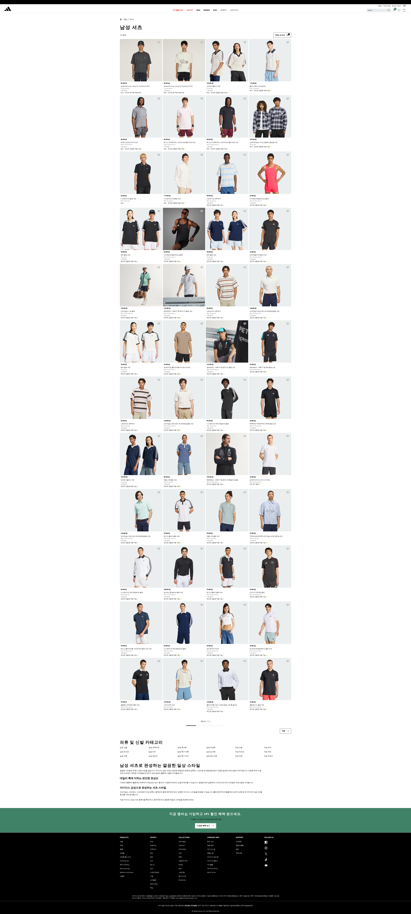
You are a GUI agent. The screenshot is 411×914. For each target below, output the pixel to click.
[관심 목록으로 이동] (399, 10)
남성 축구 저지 (183, 756)
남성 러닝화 (210, 747)
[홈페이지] (7, 9)
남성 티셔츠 (124, 752)
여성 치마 (267, 752)
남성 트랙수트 (154, 747)
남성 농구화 (210, 752)
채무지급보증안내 (247, 905)
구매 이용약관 (179, 905)
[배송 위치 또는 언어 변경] (404, 6)
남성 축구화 (182, 747)
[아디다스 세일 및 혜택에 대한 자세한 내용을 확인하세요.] (205, 2)
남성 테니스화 (211, 756)
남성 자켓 (123, 756)
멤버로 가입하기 (396, 6)
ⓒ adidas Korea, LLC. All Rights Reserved (205, 911)
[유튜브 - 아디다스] (277, 866)
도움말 (380, 6)
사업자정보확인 (234, 905)
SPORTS (223, 10)
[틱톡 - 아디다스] (277, 860)
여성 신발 (238, 747)
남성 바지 (152, 752)
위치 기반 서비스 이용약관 (206, 905)
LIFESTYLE (234, 10)
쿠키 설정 (161, 905)
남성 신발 (123, 747)
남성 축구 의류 (183, 752)
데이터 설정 (169, 905)
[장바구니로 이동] (404, 10)
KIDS (215, 10)
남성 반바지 (153, 756)
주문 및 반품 (386, 6)
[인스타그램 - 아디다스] (277, 848)
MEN (198, 10)
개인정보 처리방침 (191, 905)
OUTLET (190, 10)
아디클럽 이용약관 (222, 905)
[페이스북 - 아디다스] (277, 842)
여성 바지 (267, 747)
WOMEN (206, 10)
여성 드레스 (268, 756)
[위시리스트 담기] (159, 43)
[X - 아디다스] (277, 854)
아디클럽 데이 (178, 10)
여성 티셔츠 (239, 752)
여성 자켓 (238, 756)
